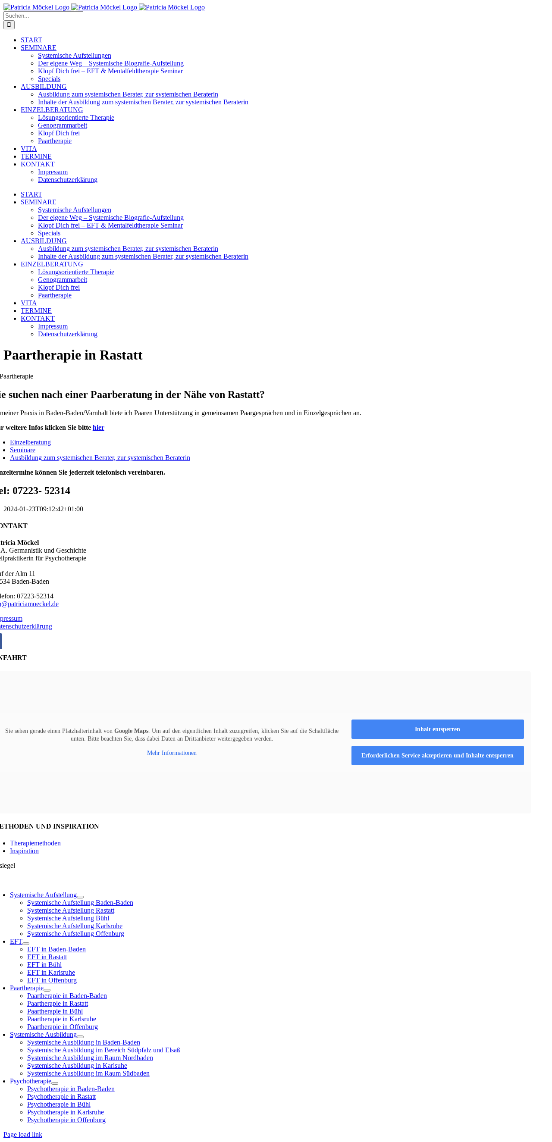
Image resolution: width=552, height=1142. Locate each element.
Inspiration (24, 850)
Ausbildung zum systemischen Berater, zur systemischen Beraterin (100, 457)
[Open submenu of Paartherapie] (47, 990)
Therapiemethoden (35, 843)
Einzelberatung (30, 442)
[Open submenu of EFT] (25, 943)
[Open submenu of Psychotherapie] (54, 1083)
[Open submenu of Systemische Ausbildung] (80, 1037)
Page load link (22, 1134)
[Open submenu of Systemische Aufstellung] (80, 897)
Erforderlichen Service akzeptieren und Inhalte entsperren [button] (437, 755)
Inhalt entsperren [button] (437, 729)
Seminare (22, 450)
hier (98, 427)
